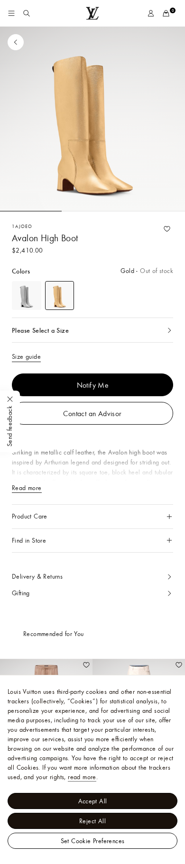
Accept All (92, 801)
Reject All (92, 821)
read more (82, 777)
